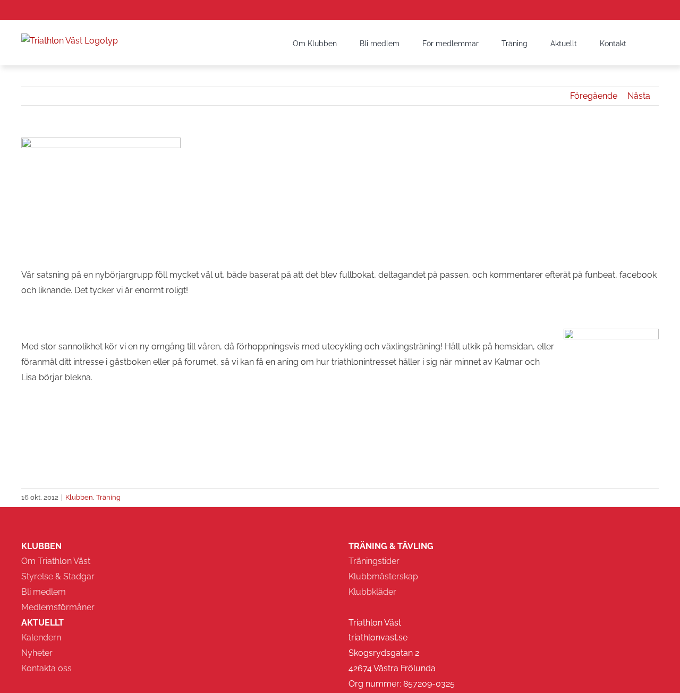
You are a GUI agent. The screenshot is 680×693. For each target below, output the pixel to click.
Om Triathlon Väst (55, 561)
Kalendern (41, 637)
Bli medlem (43, 592)
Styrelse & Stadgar (58, 576)
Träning (108, 497)
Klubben (79, 497)
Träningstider (374, 561)
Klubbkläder (372, 592)
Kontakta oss (46, 668)
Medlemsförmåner (58, 607)
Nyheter (37, 653)
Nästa (638, 96)
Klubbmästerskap (383, 576)
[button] (642, 42)
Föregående (593, 96)
